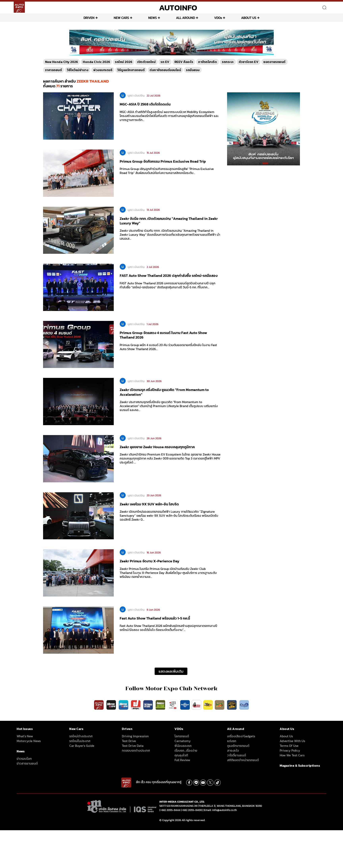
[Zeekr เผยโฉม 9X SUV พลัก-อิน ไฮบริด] (78, 515)
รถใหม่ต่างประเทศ (80, 736)
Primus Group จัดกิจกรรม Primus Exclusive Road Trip (163, 161)
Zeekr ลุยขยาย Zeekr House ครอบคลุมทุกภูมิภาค (157, 447)
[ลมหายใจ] (244, 704)
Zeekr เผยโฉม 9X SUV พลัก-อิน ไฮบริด (149, 504)
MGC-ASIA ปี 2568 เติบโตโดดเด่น (145, 104)
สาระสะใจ (233, 750)
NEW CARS (121, 17)
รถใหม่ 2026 (123, 61)
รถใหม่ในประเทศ (79, 740)
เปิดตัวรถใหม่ (146, 61)
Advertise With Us (292, 740)
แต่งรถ (231, 740)
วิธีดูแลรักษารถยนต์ (131, 70)
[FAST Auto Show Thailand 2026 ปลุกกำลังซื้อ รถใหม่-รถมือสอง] (78, 287)
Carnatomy (182, 740)
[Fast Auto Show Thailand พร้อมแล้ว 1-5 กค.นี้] (78, 629)
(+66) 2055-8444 (169, 810)
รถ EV (165, 61)
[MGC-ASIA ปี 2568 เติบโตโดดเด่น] (78, 115)
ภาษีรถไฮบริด (207, 61)
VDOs (218, 17)
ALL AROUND (185, 17)
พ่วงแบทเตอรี (102, 70)
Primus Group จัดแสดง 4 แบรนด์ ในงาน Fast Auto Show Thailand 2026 (163, 335)
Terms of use (289, 745)
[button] (170, 53)
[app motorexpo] (111, 704)
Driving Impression (135, 736)
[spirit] (220, 704)
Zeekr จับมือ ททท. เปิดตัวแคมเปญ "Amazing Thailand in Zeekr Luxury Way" (169, 221)
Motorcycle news (29, 740)
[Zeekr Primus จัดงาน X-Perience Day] (78, 572)
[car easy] (208, 704)
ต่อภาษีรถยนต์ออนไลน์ (165, 70)
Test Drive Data (133, 745)
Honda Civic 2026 (96, 61)
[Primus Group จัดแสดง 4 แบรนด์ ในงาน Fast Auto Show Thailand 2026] (78, 344)
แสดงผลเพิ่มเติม (171, 671)
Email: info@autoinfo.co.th (220, 810)
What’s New (25, 736)
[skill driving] (232, 704)
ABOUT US (248, 17)
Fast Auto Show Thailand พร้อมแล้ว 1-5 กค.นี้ (155, 618)
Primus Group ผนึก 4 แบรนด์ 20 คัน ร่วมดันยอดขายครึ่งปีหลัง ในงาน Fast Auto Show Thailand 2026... (168, 347)
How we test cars (292, 755)
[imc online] (173, 704)
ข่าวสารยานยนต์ (27, 763)
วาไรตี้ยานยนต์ (236, 755)
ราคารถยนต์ (53, 70)
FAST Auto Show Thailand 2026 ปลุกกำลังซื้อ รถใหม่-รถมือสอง (169, 275)
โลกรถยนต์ (181, 736)
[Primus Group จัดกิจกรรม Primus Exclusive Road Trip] (78, 172)
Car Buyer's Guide (81, 745)
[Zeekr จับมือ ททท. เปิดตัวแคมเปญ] (78, 230)
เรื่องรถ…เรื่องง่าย (185, 750)
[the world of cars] (148, 704)
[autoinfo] (19, 7)
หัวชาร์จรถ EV (249, 61)
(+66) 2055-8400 (191, 810)
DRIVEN (89, 17)
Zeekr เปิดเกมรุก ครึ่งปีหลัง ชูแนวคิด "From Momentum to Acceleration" (164, 392)
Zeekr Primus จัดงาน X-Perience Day (149, 561)
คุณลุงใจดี (181, 755)
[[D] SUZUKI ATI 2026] (263, 128)
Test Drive (129, 740)
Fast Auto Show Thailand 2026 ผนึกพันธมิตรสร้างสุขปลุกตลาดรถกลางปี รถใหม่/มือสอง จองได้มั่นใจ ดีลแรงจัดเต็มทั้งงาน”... (168, 627)
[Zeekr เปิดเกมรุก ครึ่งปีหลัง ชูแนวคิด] (78, 401)
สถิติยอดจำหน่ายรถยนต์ (243, 760)
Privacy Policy (290, 750)
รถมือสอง (193, 70)
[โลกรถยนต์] (185, 704)
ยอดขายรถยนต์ (274, 61)
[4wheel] (161, 704)
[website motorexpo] (124, 704)
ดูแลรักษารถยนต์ (238, 745)
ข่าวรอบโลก (24, 758)
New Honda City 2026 (61, 61)
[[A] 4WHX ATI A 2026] (171, 42)
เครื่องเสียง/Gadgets (241, 736)
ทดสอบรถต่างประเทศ (136, 750)
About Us (286, 736)
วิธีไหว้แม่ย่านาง (77, 70)
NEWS (152, 17)
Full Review (182, 760)
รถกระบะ (228, 61)
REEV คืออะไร (183, 61)
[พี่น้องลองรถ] (196, 704)
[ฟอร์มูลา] (136, 704)
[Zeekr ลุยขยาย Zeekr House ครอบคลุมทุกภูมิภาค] (78, 458)
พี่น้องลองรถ (183, 745)
